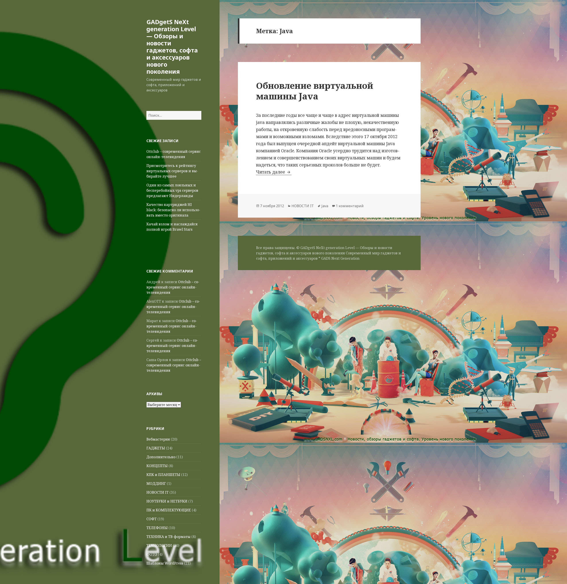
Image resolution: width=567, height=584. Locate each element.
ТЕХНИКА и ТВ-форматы (168, 536)
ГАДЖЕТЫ (155, 448)
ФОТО (151, 554)
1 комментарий (350, 205)
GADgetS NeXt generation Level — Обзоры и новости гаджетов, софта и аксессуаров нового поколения (172, 46)
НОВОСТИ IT (157, 492)
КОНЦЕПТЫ (157, 465)
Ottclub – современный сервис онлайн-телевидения (172, 287)
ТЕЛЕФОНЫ (157, 527)
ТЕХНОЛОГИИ (159, 545)
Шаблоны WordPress (164, 563)
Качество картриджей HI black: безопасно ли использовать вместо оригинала (173, 210)
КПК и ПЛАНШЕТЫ (163, 474)
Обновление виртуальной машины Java (314, 90)
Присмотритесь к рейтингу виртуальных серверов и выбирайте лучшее (172, 171)
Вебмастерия (158, 439)
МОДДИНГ (156, 483)
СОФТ (151, 518)
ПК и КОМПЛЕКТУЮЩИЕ (168, 510)
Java (324, 205)
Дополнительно (160, 456)
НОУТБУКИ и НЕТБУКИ (166, 501)
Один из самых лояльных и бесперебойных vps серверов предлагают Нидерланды (172, 190)
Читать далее (273, 172)
